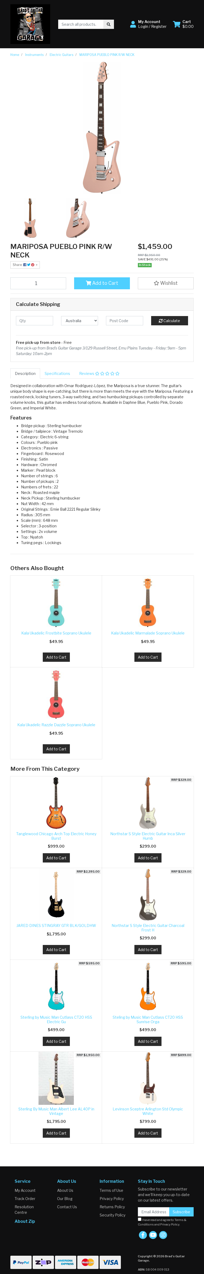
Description (25, 373)
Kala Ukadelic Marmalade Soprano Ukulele (148, 633)
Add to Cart (104, 283)
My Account (25, 1190)
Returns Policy (112, 1207)
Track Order (25, 1198)
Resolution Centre (24, 1210)
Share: (18, 265)
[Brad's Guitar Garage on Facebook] (143, 1235)
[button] (148, 24)
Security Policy (112, 1215)
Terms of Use (111, 1190)
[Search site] (108, 24)
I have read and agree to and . (162, 1222)
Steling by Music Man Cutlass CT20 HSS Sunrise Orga (148, 1019)
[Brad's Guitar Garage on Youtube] (153, 1235)
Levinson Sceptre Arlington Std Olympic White (148, 1111)
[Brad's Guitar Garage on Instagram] (163, 1235)
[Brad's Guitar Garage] (30, 23)
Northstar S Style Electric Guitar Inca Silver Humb (147, 835)
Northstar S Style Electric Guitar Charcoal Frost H (148, 927)
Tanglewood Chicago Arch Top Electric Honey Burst (56, 835)
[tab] (25, 373)
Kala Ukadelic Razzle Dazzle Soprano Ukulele (56, 725)
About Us (65, 1190)
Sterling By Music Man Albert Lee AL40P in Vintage (56, 1111)
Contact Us (67, 1207)
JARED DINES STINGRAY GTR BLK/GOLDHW (56, 925)
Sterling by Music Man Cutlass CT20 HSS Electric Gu (56, 1019)
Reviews (87, 373)
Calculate (171, 320)
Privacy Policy (112, 1198)
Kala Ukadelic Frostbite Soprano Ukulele (56, 633)
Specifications (57, 373)
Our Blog (65, 1198)
